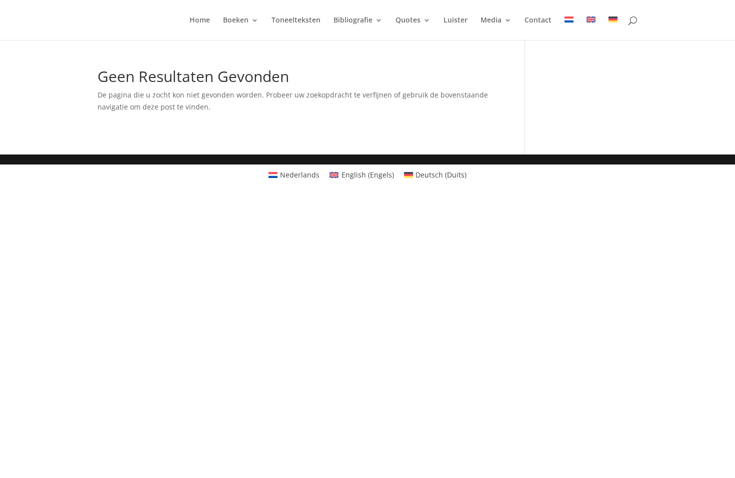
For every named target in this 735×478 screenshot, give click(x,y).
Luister (456, 20)
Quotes (408, 20)
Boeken (235, 20)
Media (491, 20)
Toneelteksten (296, 20)
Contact (538, 20)
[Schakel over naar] (569, 28)
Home (200, 20)
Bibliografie (353, 20)
